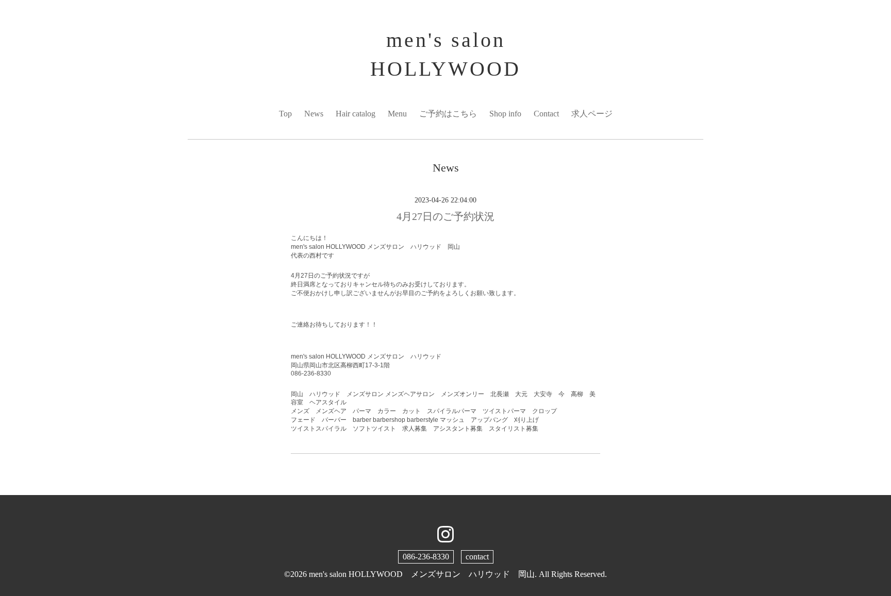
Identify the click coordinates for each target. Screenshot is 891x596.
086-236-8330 (426, 556)
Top (285, 113)
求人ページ (592, 113)
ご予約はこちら (448, 113)
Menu (397, 113)
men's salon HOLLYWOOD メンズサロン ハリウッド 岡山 (422, 574)
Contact (546, 113)
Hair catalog (355, 113)
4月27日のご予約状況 (445, 216)
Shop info (505, 113)
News (313, 113)
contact (477, 556)
